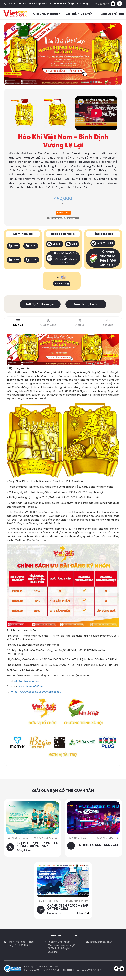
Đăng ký (22, 850)
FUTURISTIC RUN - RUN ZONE (98, 845)
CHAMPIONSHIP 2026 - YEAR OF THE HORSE (67, 907)
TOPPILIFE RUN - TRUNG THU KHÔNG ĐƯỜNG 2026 (37, 845)
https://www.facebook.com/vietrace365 (36, 692)
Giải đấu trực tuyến (79, 13)
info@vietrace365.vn (26, 681)
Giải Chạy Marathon (46, 13)
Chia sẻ (82, 913)
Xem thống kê (83, 304)
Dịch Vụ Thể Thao (113, 13)
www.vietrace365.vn (31, 686)
